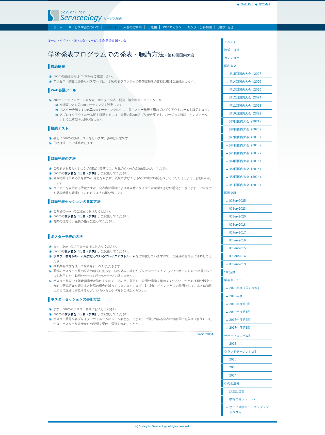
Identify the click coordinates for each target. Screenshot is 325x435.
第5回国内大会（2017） (246, 153)
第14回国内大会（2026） (246, 81)
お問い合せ (225, 27)
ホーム (57, 27)
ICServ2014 (237, 256)
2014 (232, 375)
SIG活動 (229, 272)
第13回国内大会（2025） (246, 89)
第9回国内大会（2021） (246, 121)
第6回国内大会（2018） (246, 145)
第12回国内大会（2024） (246, 97)
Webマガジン (172, 27)
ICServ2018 (237, 224)
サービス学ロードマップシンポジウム (249, 409)
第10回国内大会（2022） (246, 113)
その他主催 (231, 383)
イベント (111, 27)
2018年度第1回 (239, 312)
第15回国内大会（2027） (246, 74)
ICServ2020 (237, 216)
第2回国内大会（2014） (246, 177)
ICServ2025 (237, 200)
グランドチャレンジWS (240, 351)
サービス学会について (84, 27)
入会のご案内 (132, 27)
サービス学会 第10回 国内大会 (107, 40)
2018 (232, 343)
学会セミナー (233, 280)
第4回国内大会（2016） (246, 161)
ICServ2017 (237, 232)
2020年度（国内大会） (245, 288)
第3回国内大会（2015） (246, 169)
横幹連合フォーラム (243, 399)
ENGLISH (246, 4)
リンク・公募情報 (200, 27)
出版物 (152, 27)
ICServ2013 (237, 264)
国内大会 (79, 40)
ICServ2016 (237, 240)
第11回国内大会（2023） (246, 105)
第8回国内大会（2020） (246, 129)
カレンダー (231, 58)
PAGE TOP (204, 334)
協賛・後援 (231, 50)
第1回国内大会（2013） (246, 185)
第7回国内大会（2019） (246, 137)
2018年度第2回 (239, 304)
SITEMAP (264, 4)
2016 (232, 359)
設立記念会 (237, 391)
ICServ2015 (237, 248)
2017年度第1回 (239, 327)
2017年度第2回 (239, 320)
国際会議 (230, 193)
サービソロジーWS (237, 336)
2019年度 (235, 296)
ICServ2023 (237, 208)
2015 (232, 367)
